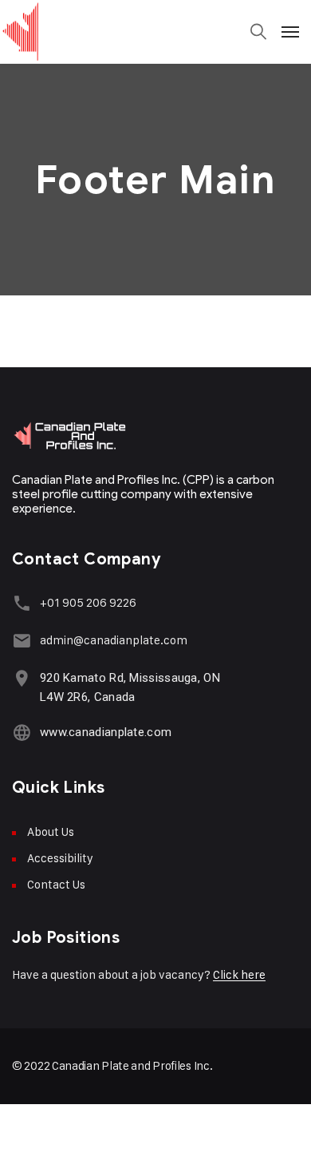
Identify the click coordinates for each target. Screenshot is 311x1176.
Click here (239, 974)
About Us (50, 831)
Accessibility (60, 857)
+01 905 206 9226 (88, 602)
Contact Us (56, 884)
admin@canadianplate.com (113, 639)
